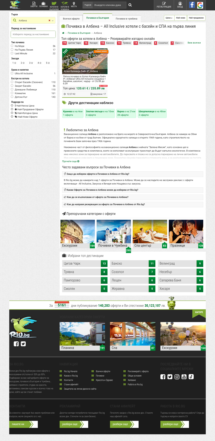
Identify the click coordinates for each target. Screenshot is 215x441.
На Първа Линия (24, 50)
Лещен (132, 280)
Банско (110, 43)
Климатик (20, 93)
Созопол (163, 43)
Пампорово (84, 280)
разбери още (69, 424)
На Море (19, 46)
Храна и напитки (20, 69)
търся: (88, 5)
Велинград (145, 43)
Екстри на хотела (20, 78)
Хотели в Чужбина (64, 8)
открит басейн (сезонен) (29, 82)
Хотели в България (54, 8)
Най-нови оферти (27, 117)
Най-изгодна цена (27, 113)
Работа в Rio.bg (135, 384)
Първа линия (101, 51)
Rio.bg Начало (70, 371)
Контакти (68, 380)
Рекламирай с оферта (137, 371)
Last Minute (21, 53)
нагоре (199, 312)
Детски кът (21, 97)
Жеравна (132, 289)
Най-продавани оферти (30, 109)
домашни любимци (26, 89)
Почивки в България (97, 18)
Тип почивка (17, 42)
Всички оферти (71, 18)
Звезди (15, 58)
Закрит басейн (23, 86)
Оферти (33, 6)
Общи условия (134, 375)
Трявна (127, 43)
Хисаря (93, 43)
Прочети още (69, 161)
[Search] (130, 5)
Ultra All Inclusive (24, 73)
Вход (180, 7)
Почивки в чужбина (126, 18)
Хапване (131, 380)
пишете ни (18, 424)
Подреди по (17, 101)
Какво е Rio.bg (70, 375)
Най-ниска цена (25, 105)
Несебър (180, 272)
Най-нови (180, 18)
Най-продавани (196, 18)
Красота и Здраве (104, 380)
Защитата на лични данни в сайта (79, 389)
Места (74, 6)
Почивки (43, 6)
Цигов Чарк (74, 43)
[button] (169, 17)
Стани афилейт (70, 384)
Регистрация (164, 7)
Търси (14, 14)
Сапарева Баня (180, 280)
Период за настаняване (23, 28)
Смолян (84, 289)
